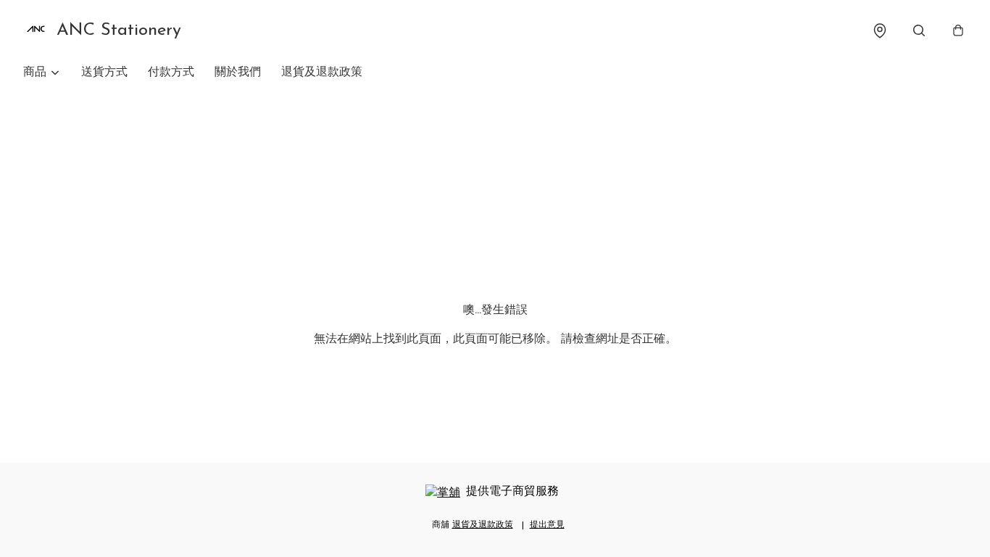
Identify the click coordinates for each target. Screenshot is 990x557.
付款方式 (171, 72)
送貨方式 (104, 72)
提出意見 (547, 525)
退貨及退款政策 (321, 72)
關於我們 (238, 72)
